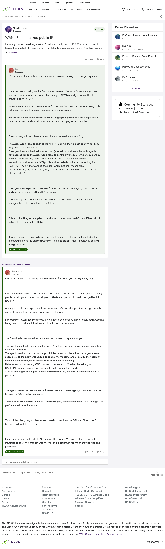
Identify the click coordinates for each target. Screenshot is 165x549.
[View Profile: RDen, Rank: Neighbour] (8, 29)
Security (79, 505)
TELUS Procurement (136, 494)
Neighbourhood (50, 494)
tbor (16, 69)
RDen (15, 28)
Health (56, 3)
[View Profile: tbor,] (11, 70)
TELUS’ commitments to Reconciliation (100, 534)
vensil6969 (138, 49)
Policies (6, 502)
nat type (126, 45)
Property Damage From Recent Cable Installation (139, 56)
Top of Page (25, 473)
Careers (6, 494)
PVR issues (128, 77)
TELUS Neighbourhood (10, 16)
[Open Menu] (161, 16)
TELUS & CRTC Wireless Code (92, 494)
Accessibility (8, 491)
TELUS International (136, 491)
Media (5, 498)
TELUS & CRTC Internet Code (91, 487)
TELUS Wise (132, 502)
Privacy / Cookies (84, 502)
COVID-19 (47, 513)
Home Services (40, 16)
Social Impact (84, 3)
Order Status (49, 509)
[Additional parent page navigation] (22, 16)
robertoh (136, 39)
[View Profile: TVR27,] (117, 78)
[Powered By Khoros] (157, 474)
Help (51, 473)
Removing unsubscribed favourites (135, 66)
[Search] (142, 9)
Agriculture (68, 3)
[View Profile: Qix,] (117, 68)
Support (46, 487)
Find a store (48, 498)
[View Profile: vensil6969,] (117, 47)
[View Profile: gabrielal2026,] (117, 57)
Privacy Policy (40, 473)
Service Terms (49, 505)
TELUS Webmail (133, 498)
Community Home (9, 473)
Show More (12, 52)
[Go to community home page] (13, 9)
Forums (29, 16)
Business (45, 3)
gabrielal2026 (139, 60)
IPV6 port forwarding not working (140, 35)
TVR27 (135, 81)
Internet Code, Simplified (88, 491)
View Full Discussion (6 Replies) (18, 264)
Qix (136, 70)
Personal (32, 3)
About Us (7, 487)
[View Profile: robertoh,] (117, 36)
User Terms (48, 502)
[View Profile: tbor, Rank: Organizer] (7, 272)
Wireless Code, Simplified (89, 498)
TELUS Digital (132, 487)
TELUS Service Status (14, 505)
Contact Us (48, 491)
